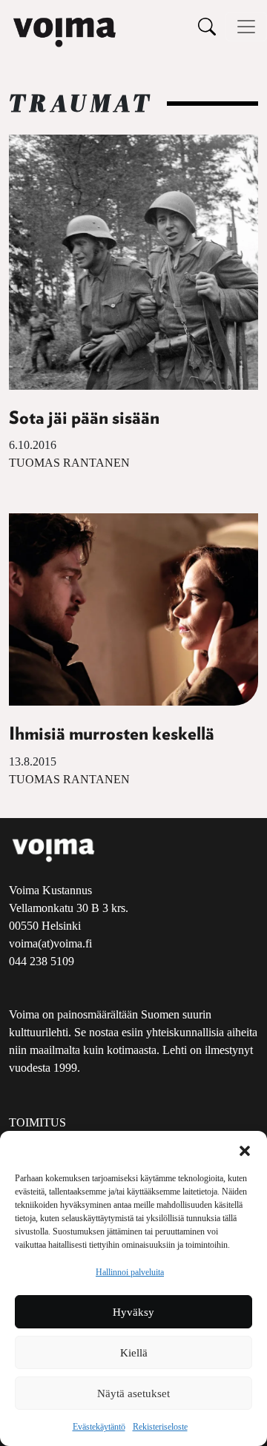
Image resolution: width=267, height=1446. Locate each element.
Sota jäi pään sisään (84, 419)
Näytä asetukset (133, 1393)
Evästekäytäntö (99, 1427)
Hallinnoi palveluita (130, 1272)
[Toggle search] (206, 26)
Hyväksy (133, 1312)
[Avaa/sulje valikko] (246, 26)
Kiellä (134, 1353)
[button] (244, 1149)
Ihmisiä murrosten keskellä (111, 734)
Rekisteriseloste (160, 1427)
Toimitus (37, 1122)
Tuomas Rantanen (69, 462)
